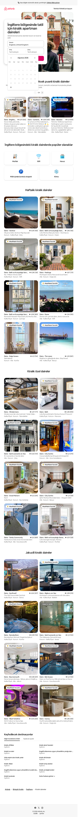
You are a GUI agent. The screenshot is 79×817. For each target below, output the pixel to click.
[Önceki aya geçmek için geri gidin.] (11, 57)
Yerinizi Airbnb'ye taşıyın (62, 9)
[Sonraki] (42, 92)
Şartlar (42, 813)
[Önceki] (35, 92)
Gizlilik (35, 813)
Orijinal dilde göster (53, 3)
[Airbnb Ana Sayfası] (9, 8)
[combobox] (25, 45)
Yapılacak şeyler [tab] (28, 739)
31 (11, 87)
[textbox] (16, 52)
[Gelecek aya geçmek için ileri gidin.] (34, 57)
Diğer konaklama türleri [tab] (12, 739)
